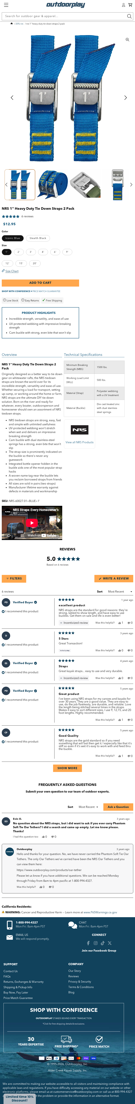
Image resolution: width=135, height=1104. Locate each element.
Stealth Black (38, 238)
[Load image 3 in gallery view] (85, 184)
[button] (130, 5)
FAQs (7, 977)
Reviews (73, 976)
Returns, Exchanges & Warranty (24, 982)
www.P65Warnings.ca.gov (100, 912)
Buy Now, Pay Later (16, 993)
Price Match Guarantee (18, 998)
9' (67, 252)
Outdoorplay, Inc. (76, 1064)
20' (35, 263)
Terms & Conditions (81, 987)
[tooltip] (74, 622)
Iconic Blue (12, 238)
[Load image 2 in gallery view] (52, 184)
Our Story (74, 971)
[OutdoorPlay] (12, 23)
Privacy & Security (79, 982)
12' (7, 263)
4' (43, 252)
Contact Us (11, 971)
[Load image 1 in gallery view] (20, 185)
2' (19, 252)
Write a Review (117, 579)
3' (31, 252)
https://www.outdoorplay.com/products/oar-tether (49, 870)
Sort (100, 592)
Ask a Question (120, 808)
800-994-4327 (123, 1092)
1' (6, 252)
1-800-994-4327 (27, 923)
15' (21, 263)
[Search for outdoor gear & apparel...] (129, 16)
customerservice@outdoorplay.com (76, 1092)
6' (55, 252)
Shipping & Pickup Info (18, 987)
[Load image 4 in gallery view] (117, 184)
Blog (71, 992)
